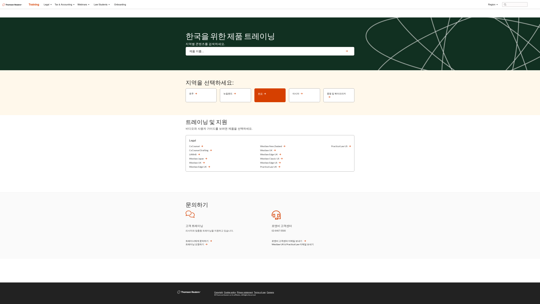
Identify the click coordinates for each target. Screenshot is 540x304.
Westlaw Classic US (269, 158)
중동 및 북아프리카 (336, 93)
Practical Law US (339, 146)
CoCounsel (194, 146)
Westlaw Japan (196, 158)
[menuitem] (33, 4)
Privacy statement (245, 292)
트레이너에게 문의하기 (197, 241)
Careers (270, 292)
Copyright (218, 292)
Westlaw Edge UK (198, 166)
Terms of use (260, 292)
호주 (191, 93)
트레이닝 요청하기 (195, 244)
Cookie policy (230, 292)
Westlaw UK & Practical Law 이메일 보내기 (293, 244)
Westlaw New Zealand (271, 146)
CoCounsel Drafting (198, 150)
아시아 (295, 93)
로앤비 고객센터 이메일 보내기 (287, 241)
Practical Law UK (268, 166)
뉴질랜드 (227, 93)
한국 (260, 93)
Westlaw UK (195, 162)
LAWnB (193, 154)
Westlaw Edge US (268, 162)
